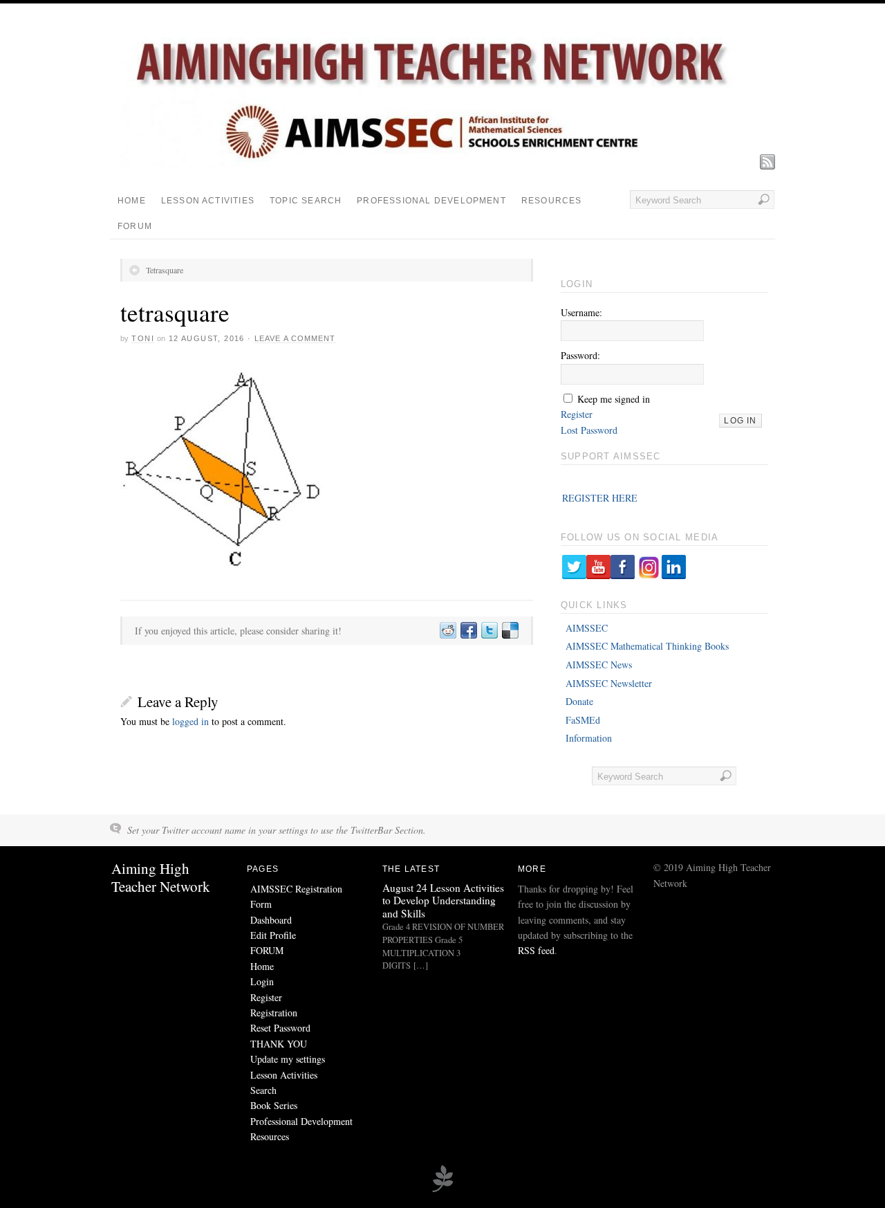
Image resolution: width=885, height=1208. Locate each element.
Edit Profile (273, 935)
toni (142, 338)
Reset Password (280, 1027)
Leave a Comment (295, 338)
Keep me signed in (613, 398)
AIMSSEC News (599, 664)
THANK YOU (278, 1043)
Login (262, 981)
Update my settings (287, 1058)
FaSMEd (583, 719)
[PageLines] (442, 1190)
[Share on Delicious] (510, 630)
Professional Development (431, 200)
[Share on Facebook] (468, 630)
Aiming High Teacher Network (160, 877)
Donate (579, 701)
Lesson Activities (207, 200)
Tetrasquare (164, 269)
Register (577, 414)
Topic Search (306, 200)
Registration (273, 1012)
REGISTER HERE (599, 497)
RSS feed (536, 950)
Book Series (273, 1105)
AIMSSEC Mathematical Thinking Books (647, 645)
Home (132, 200)
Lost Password (589, 430)
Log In (740, 420)
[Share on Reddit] (447, 630)
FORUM (135, 226)
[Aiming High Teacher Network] (431, 163)
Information (589, 737)
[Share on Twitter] (489, 630)
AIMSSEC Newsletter (609, 683)
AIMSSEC (587, 627)
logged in (190, 721)
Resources (551, 200)
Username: (581, 312)
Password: (580, 355)
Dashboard (271, 919)
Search (263, 1090)
